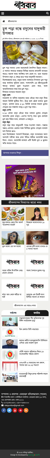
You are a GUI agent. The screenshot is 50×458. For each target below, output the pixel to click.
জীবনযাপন (12, 21)
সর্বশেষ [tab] (13, 313)
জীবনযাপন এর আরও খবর (25, 305)
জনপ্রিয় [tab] (37, 313)
